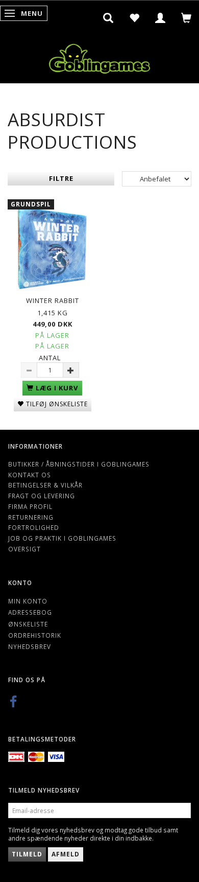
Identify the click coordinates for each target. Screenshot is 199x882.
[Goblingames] (99, 56)
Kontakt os (29, 475)
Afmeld (66, 854)
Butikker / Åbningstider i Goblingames (79, 464)
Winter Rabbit (52, 300)
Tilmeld (27, 854)
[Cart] (186, 18)
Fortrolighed (33, 527)
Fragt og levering (41, 496)
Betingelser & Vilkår (45, 485)
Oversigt (24, 549)
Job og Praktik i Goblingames (62, 538)
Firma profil (30, 506)
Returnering (31, 517)
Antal (50, 357)
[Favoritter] (134, 18)
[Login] (160, 18)
